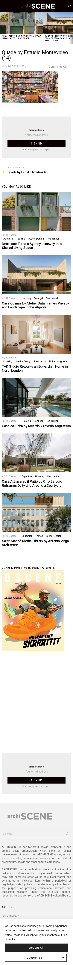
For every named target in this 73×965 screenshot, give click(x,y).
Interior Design (36, 238)
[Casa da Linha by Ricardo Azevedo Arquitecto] (36, 397)
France (39, 535)
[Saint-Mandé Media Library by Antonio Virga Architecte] (36, 512)
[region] (36, 942)
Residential (53, 238)
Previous (2, 28)
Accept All (36, 947)
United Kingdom (58, 361)
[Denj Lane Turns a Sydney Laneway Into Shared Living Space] (21, 23)
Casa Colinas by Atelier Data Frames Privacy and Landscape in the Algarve (35, 305)
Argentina (27, 476)
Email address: (36, 130)
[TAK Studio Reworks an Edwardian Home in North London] (36, 334)
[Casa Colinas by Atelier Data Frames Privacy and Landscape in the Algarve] (36, 274)
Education (27, 535)
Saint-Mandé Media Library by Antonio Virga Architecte (35, 543)
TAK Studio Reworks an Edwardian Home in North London (35, 368)
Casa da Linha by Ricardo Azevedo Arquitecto (36, 426)
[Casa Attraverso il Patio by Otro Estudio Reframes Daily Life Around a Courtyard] (36, 452)
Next (71, 28)
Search (67, 835)
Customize (34, 957)
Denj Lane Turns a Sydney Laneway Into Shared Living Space (21, 37)
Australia (8, 238)
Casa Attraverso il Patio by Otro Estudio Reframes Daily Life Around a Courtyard (32, 483)
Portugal (38, 298)
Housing (20, 238)
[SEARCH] (69, 6)
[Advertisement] (36, 704)
